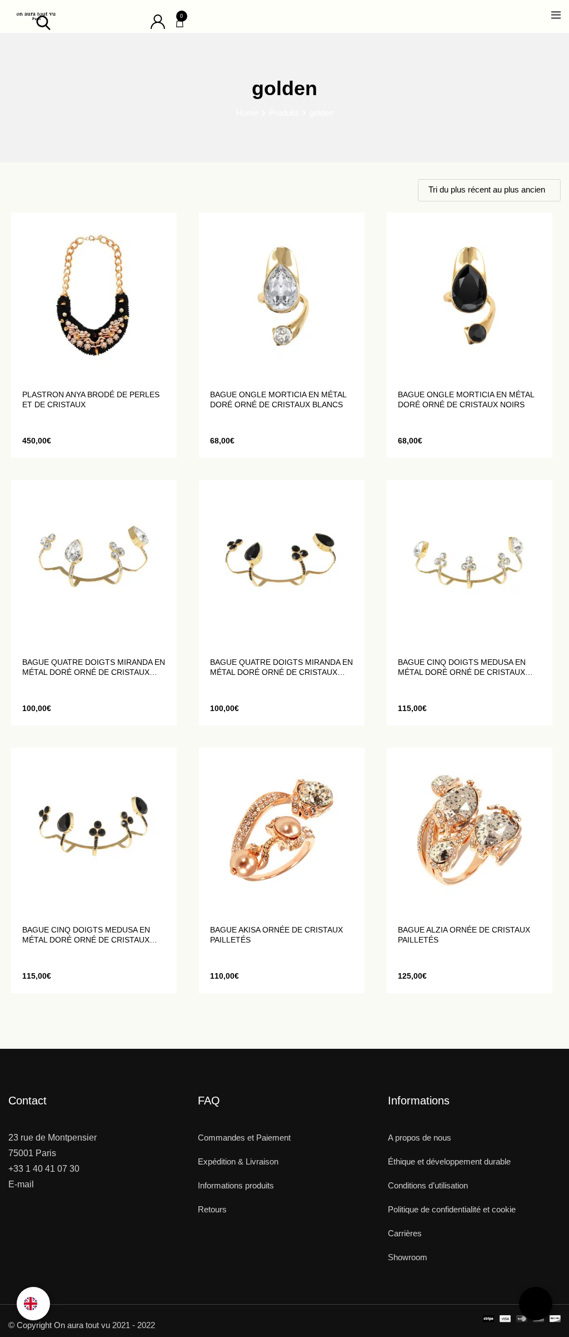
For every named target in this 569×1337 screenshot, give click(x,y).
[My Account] (158, 21)
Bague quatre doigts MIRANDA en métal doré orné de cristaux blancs (93, 667)
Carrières (405, 1233)
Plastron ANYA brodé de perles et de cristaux (90, 399)
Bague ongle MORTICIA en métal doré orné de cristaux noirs (466, 399)
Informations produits (236, 1185)
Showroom (407, 1257)
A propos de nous (419, 1137)
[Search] (43, 22)
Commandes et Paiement (244, 1137)
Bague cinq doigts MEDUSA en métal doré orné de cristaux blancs (462, 667)
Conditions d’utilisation (428, 1185)
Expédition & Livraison (238, 1161)
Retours (212, 1209)
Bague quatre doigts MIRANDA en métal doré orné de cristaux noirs (281, 667)
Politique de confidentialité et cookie (452, 1209)
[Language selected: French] (33, 1303)
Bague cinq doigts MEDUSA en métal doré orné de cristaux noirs (86, 935)
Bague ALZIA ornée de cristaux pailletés (464, 934)
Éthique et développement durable (449, 1161)
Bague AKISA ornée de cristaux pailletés (276, 934)
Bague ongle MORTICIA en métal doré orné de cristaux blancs (278, 399)
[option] (33, 1303)
